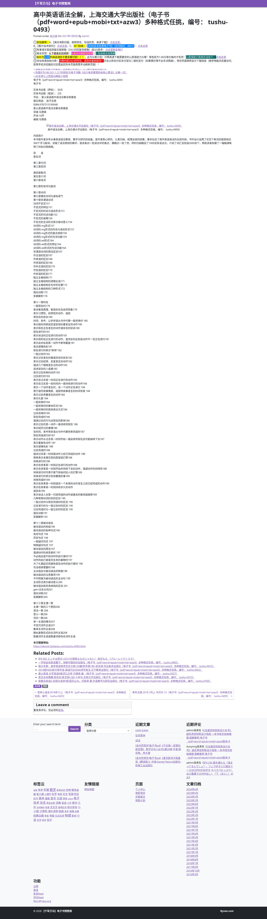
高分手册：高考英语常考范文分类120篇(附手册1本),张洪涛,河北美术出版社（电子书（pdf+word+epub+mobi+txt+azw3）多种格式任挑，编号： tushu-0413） (126, 666)
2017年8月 (192, 867)
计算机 (43, 811)
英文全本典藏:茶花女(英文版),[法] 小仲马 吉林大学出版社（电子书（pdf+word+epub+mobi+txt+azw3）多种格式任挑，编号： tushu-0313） (116, 677)
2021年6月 (192, 833)
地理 (71, 811)
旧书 (35, 798)
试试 (137, 740)
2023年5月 (192, 793)
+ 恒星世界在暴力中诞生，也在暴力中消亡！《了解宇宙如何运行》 (70, 68)
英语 (45, 686)
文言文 (53, 807)
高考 (66, 811)
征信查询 (140, 735)
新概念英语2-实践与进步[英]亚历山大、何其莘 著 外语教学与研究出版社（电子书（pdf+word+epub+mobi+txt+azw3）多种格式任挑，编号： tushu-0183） (125, 681)
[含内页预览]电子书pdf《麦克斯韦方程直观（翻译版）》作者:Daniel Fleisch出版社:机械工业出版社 (158, 761)
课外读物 (53, 811)
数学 (53, 790)
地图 (51, 815)
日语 (59, 798)
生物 (68, 790)
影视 (74, 815)
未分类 (53, 36)
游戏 (65, 798)
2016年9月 (192, 874)
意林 (41, 798)
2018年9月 (192, 856)
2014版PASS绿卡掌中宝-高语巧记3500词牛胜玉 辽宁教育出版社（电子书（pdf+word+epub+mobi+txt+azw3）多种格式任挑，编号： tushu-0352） (120, 670)
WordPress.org (42, 901)
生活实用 (59, 815)
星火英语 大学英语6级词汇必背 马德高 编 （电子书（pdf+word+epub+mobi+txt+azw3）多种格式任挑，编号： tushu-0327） (108, 673)
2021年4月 (192, 841)
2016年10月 (193, 870)
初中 (44, 820)
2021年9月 (192, 822)
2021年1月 (192, 852)
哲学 (49, 820)
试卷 (35, 790)
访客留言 (140, 796)
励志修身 (72, 807)
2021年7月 (192, 830)
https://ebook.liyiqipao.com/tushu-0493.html (59, 646)
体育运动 (61, 790)
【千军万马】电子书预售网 (51, 3)
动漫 (77, 811)
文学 (39, 820)
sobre (70, 798)
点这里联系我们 (114, 49)
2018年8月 (192, 859)
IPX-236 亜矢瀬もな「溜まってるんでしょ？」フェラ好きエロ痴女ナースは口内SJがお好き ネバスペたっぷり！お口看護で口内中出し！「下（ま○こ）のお (209, 770)
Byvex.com (227, 911)
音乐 (53, 798)
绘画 (61, 811)
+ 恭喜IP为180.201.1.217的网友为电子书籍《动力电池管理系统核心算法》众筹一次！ (80, 72)
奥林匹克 (62, 807)
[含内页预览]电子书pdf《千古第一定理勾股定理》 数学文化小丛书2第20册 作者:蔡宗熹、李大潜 (158, 749)
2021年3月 (192, 845)
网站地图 (89, 789)
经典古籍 (38, 815)
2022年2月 (192, 815)
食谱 (47, 807)
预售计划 (140, 800)
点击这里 (115, 42)
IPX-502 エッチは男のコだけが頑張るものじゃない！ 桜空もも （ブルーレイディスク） (86, 658)
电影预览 (140, 793)
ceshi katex (141, 730)
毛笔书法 (73, 794)
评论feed (38, 897)
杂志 (43, 803)
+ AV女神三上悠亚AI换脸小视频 (50, 76)
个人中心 (140, 789)
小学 (69, 803)
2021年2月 (192, 848)
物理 (68, 815)
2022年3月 (192, 811)
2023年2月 (192, 800)
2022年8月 (192, 804)
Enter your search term (47, 724)
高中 (74, 803)
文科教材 (40, 807)
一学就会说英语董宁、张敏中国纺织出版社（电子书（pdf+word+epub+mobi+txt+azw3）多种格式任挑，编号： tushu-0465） (108, 662)
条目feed (38, 893)
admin (85, 36)
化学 (54, 794)
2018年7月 (192, 863)
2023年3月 (192, 796)
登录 (60, 710)
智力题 (40, 794)
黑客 (46, 815)
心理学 (47, 794)
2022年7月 (192, 808)
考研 (59, 794)
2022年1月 (192, 819)
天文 (65, 794)
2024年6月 (192, 789)
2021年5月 (192, 837)
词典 (58, 803)
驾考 (40, 790)
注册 (35, 886)
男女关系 (50, 803)
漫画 (47, 798)
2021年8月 (192, 826)
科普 (46, 790)
